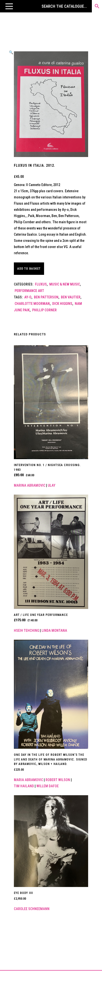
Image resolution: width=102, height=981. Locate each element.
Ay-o (27, 297)
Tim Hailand (24, 786)
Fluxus (41, 284)
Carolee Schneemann (32, 909)
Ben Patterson (46, 297)
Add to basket (29, 268)
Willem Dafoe (47, 786)
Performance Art (29, 291)
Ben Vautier (70, 297)
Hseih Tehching (26, 631)
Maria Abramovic (28, 780)
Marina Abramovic (29, 485)
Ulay (51, 485)
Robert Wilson (58, 780)
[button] (9, 6)
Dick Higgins (62, 304)
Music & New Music (64, 284)
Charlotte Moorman (32, 304)
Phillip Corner (44, 310)
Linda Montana (54, 631)
